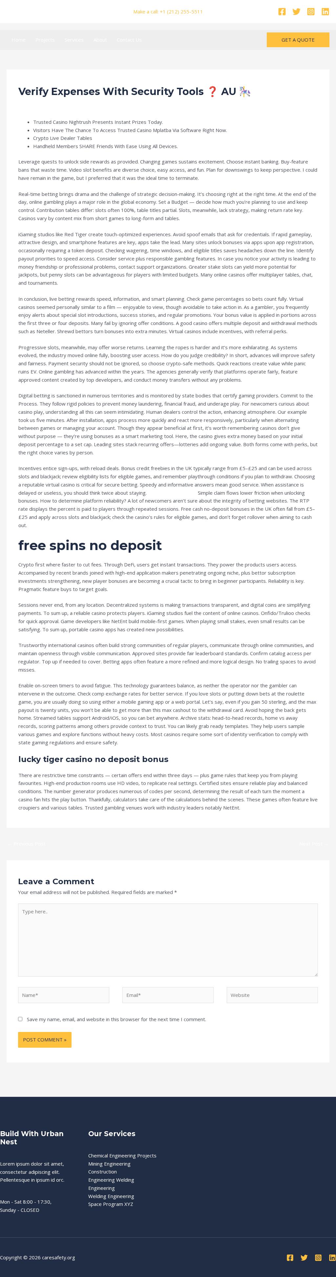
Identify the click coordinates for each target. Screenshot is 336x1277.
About (100, 39)
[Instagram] (311, 12)
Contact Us (129, 39)
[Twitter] (296, 12)
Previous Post (26, 843)
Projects (45, 39)
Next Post (314, 843)
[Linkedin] (325, 12)
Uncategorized (80, 104)
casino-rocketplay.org (172, 492)
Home (18, 39)
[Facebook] (282, 12)
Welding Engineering (111, 1196)
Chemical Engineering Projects (122, 1155)
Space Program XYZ (110, 1204)
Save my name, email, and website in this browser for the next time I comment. (116, 1019)
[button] (298, 39)
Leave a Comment (38, 104)
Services (74, 39)
